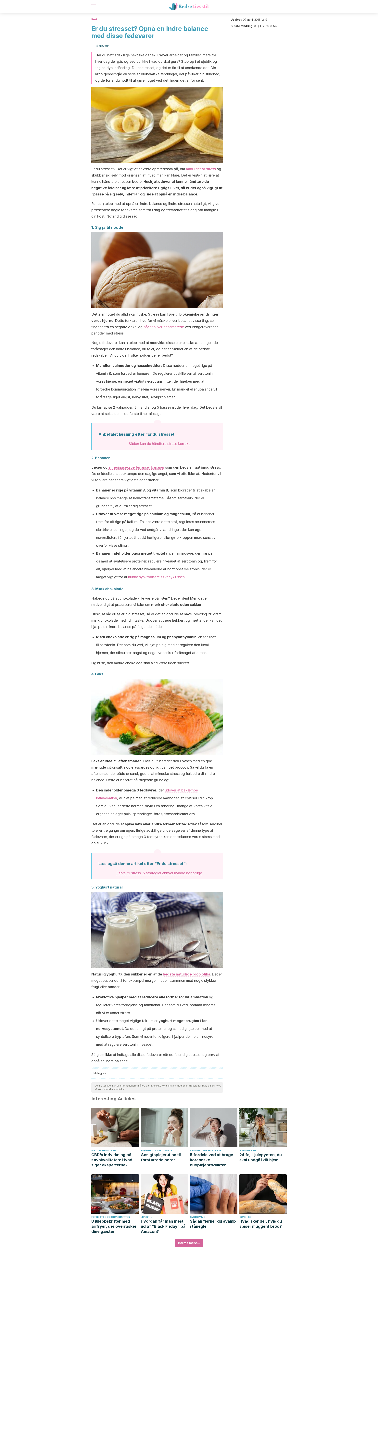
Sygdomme (197, 1217)
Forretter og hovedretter (110, 1217)
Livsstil (146, 1217)
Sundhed (245, 1217)
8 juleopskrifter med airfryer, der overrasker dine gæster (113, 1226)
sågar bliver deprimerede (164, 327)
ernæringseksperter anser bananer (136, 467)
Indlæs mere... (189, 1243)
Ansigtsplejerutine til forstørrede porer (161, 1157)
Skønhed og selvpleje (156, 1150)
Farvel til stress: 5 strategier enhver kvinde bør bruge (159, 873)
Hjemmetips (247, 1150)
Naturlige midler (103, 1150)
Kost (94, 19)
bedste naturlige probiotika (186, 974)
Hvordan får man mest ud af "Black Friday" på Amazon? (163, 1226)
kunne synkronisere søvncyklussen (156, 577)
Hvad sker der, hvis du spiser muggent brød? (260, 1224)
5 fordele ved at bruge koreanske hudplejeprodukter (211, 1159)
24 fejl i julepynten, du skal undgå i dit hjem (260, 1157)
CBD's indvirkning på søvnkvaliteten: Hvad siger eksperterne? (111, 1159)
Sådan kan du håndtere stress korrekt (159, 444)
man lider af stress (201, 169)
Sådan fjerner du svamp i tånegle (213, 1224)
